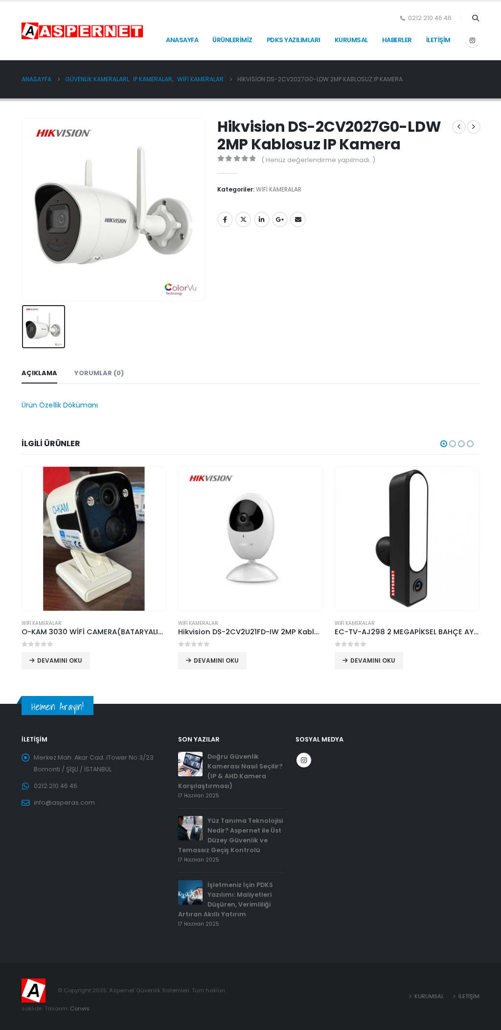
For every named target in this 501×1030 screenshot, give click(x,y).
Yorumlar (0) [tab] (99, 373)
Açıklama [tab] (39, 373)
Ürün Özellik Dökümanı (60, 405)
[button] (475, 18)
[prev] (459, 127)
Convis (80, 1008)
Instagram (303, 760)
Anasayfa (182, 40)
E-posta (298, 219)
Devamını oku (59, 660)
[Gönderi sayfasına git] (190, 763)
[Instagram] (472, 40)
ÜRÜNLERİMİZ (232, 40)
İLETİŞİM (438, 40)
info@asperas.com (64, 802)
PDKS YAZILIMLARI (293, 40)
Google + (280, 219)
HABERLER (397, 40)
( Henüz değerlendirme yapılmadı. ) (318, 160)
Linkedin (262, 219)
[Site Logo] (46, 31)
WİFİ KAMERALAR (278, 189)
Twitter (243, 219)
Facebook (225, 219)
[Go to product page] (94, 539)
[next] (473, 127)
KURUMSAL (351, 40)
